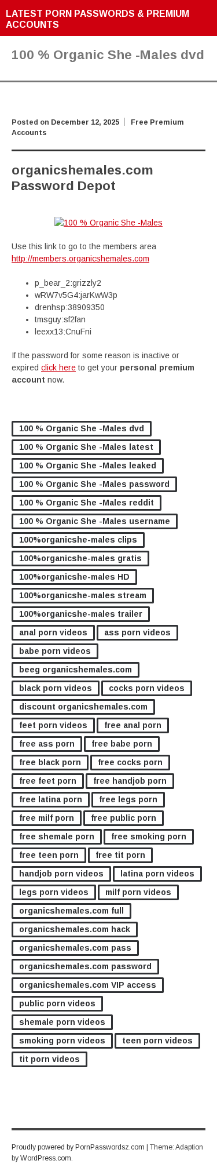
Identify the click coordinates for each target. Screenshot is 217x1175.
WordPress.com (45, 1158)
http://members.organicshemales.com (80, 258)
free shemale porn (56, 836)
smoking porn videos (62, 1040)
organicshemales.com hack (74, 929)
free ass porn (47, 743)
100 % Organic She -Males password (94, 484)
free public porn (123, 818)
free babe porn (121, 743)
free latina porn (50, 799)
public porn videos (57, 1003)
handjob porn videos (61, 873)
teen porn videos (157, 1040)
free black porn (50, 762)
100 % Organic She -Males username (94, 521)
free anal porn (132, 725)
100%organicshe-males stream (82, 595)
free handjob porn (130, 780)
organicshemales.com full (71, 910)
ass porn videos (137, 632)
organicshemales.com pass (75, 947)
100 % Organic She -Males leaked (87, 465)
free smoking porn (148, 836)
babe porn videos (55, 651)
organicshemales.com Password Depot (82, 177)
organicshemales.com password (85, 966)
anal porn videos (53, 632)
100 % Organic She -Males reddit (86, 502)
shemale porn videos (62, 1022)
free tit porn (120, 855)
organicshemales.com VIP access (87, 985)
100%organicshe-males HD (74, 576)
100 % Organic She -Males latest (86, 447)
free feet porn (47, 780)
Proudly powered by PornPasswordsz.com (78, 1147)
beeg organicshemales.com (75, 669)
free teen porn (49, 855)
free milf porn (46, 818)
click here (58, 367)
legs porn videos (54, 892)
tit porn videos (49, 1059)
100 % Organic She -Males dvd (81, 428)
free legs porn (128, 799)
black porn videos (55, 688)
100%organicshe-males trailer (80, 614)
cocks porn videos (147, 688)
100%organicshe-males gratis (80, 558)
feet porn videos (53, 725)
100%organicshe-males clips (78, 539)
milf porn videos (138, 892)
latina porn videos (157, 873)
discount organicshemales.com (83, 706)
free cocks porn (130, 762)
